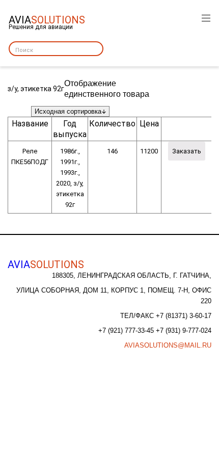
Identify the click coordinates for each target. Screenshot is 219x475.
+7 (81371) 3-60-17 (183, 316)
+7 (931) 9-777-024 (183, 330)
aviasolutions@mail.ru (167, 345)
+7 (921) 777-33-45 (127, 330)
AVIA (46, 264)
